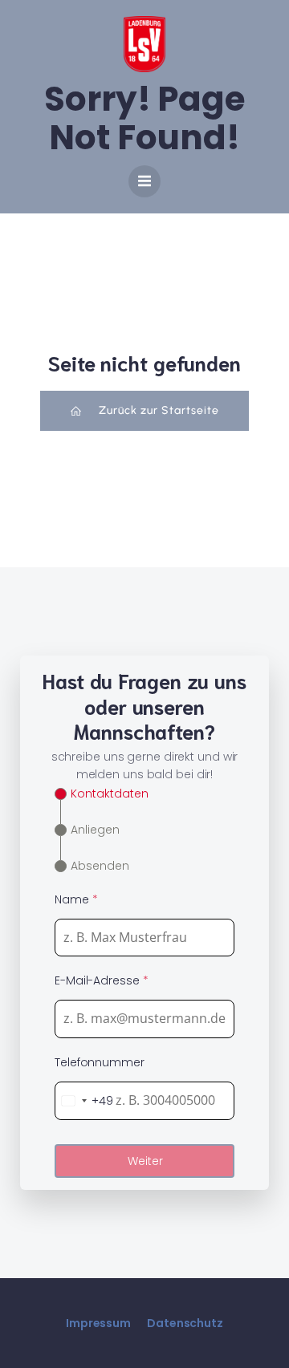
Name (76, 899)
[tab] (102, 794)
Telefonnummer (99, 1062)
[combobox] (84, 1100)
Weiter (145, 1161)
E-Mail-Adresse (101, 980)
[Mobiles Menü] (144, 181)
